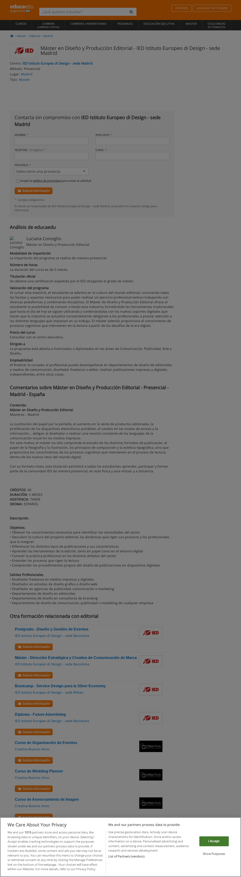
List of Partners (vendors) (126, 856)
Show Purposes (214, 854)
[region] (120, 847)
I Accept (214, 841)
